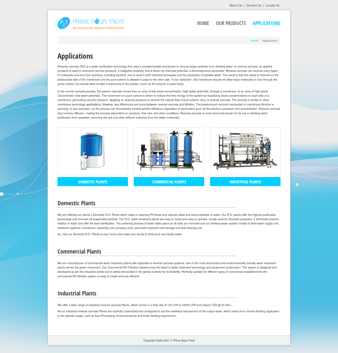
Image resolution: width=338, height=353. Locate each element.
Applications (266, 23)
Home (203, 23)
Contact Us (253, 5)
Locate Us (273, 5)
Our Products (231, 23)
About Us (235, 5)
